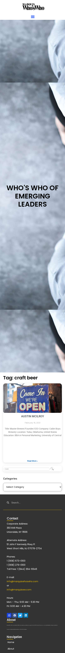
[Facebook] (14, 615)
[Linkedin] (25, 615)
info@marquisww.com (19, 589)
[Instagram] (9, 615)
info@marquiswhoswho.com (22, 581)
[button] (33, 17)
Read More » (32, 461)
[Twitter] (20, 615)
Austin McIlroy (32, 416)
